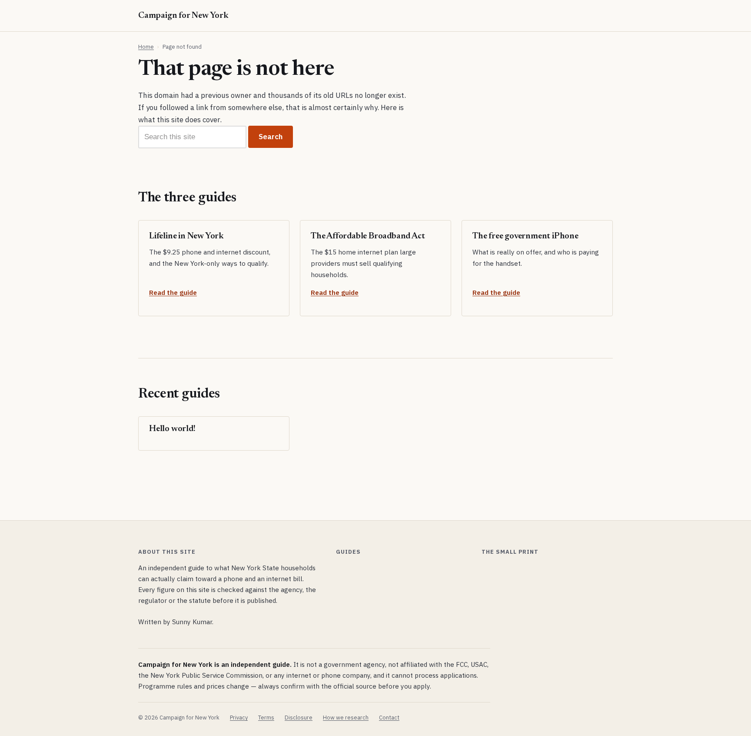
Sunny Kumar (192, 621)
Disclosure (298, 717)
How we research (346, 717)
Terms (266, 717)
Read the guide (173, 292)
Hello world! (172, 429)
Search (270, 136)
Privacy (239, 717)
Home (146, 46)
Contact (389, 717)
